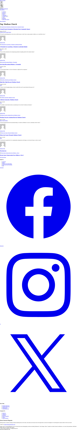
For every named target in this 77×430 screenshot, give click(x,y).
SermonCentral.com (5, 405)
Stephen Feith (2, 42)
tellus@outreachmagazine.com (9, 424)
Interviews (4, 12)
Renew (3, 162)
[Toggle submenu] (5, 11)
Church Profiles (5, 120)
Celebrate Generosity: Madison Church (9, 99)
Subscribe (4, 21)
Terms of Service (5, 418)
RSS (3, 165)
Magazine (4, 18)
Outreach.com (4, 407)
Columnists (4, 15)
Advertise (4, 415)
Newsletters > (2, 9)
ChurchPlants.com (5, 408)
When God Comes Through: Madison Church (10, 135)
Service (4, 32)
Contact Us (4, 414)
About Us (4, 413)
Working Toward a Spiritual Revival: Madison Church (12, 117)
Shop (1, 21)
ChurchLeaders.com (5, 406)
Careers (3, 417)
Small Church (8, 32)
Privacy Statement (5, 416)
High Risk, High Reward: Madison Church (10, 82)
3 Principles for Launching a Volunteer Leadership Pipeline (13, 46)
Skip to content (2, 0)
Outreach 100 (4, 16)
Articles (3, 11)
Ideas (3, 13)
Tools (3, 17)
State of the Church (5, 19)
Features (1, 32)
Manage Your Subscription (7, 163)
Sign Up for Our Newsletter (7, 164)
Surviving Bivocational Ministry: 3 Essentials (10, 64)
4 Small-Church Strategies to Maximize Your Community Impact (15, 29)
